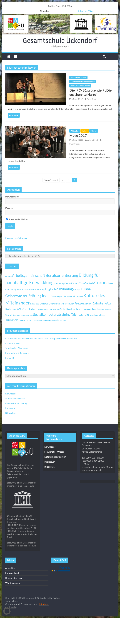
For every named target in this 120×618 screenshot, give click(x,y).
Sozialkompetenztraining (51, 314)
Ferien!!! (9, 357)
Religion (87, 303)
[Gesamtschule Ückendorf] (60, 24)
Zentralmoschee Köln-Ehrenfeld (44, 320)
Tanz (91, 315)
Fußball (87, 289)
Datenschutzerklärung (16, 403)
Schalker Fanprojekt (50, 309)
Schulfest (66, 309)
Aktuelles (74, 131)
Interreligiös (57, 296)
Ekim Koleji (10, 289)
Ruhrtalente (31, 309)
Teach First (99, 315)
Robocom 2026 (12, 343)
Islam (70, 296)
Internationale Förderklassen (83, 81)
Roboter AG (13, 309)
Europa (76, 289)
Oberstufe (54, 303)
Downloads (10, 393)
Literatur (44, 303)
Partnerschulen (66, 303)
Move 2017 (78, 135)
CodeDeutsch (86, 283)
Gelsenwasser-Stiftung (23, 296)
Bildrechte (10, 413)
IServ (65, 296)
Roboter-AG (101, 303)
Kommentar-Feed (13, 578)
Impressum (10, 408)
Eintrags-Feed (12, 573)
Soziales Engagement (23, 315)
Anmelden (10, 568)
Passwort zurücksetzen (16, 238)
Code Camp (71, 283)
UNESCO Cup (25, 320)
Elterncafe (22, 289)
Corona (101, 282)
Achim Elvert (92, 99)
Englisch (50, 289)
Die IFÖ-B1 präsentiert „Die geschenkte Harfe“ (90, 92)
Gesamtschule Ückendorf (60, 40)
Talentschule (80, 314)
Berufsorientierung (62, 275)
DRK (111, 283)
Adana (8, 276)
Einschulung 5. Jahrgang (17, 353)
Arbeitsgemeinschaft (28, 275)
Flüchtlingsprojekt (78, 77)
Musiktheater (74, 144)
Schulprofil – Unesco (15, 398)
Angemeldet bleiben (18, 219)
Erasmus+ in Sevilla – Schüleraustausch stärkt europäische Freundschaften (41, 338)
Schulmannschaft (85, 309)
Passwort (9, 208)
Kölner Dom (34, 304)
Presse (79, 303)
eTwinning (64, 289)
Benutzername (12, 196)
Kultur (84, 131)
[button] (7, 611)
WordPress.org (12, 583)
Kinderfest (78, 296)
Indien (47, 295)
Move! (93, 131)
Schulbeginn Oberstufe (85, 11)
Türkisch (11, 320)
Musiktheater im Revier (80, 86)
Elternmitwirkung (36, 289)
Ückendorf (62, 320)
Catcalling (59, 283)
